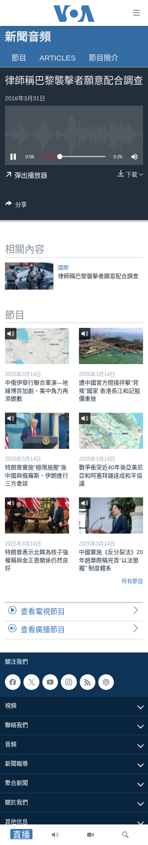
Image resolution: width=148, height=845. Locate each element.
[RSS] (87, 682)
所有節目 (132, 581)
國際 (63, 268)
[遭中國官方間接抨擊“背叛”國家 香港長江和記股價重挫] (111, 346)
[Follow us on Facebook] (13, 682)
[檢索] (125, 834)
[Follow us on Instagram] (68, 682)
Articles (57, 58)
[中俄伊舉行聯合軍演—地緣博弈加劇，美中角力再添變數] (37, 346)
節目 (19, 58)
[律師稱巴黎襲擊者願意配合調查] (29, 276)
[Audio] (55, 834)
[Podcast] (106, 682)
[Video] (90, 834)
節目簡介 (103, 58)
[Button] (16, 206)
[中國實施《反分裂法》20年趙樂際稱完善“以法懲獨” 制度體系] (111, 515)
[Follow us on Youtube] (50, 682)
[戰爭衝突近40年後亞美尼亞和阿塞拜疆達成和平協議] (111, 431)
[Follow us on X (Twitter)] (31, 682)
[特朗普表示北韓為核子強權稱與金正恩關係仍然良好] (37, 515)
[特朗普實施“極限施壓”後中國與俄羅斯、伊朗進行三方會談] (37, 431)
